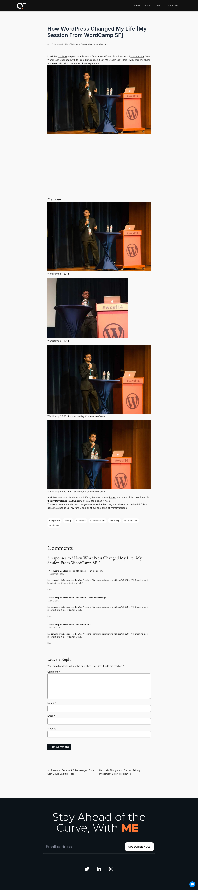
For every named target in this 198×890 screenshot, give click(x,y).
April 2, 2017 (53, 601)
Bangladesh (54, 520)
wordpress (54, 525)
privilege (62, 56)
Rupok (112, 497)
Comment (53, 671)
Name (51, 703)
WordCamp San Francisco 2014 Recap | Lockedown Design (77, 597)
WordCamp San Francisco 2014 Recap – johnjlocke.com (75, 571)
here (107, 501)
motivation (81, 520)
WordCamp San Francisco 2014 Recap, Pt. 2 (69, 624)
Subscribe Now (139, 846)
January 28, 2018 (56, 574)
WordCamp (93, 44)
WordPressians (119, 508)
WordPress (103, 44)
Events (84, 44)
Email (51, 715)
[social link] (87, 869)
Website (51, 728)
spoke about (137, 56)
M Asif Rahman (71, 44)
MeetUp (68, 520)
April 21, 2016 (54, 627)
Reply (49, 589)
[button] (192, 884)
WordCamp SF (130, 520)
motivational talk (97, 520)
